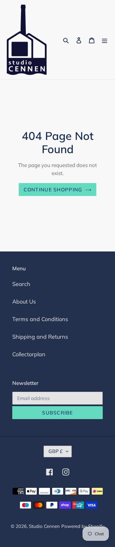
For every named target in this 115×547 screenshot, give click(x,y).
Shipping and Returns (40, 336)
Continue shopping (53, 189)
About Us (24, 301)
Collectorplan (28, 354)
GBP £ (55, 451)
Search (21, 284)
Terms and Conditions (40, 319)
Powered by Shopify (82, 526)
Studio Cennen (44, 526)
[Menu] (104, 40)
